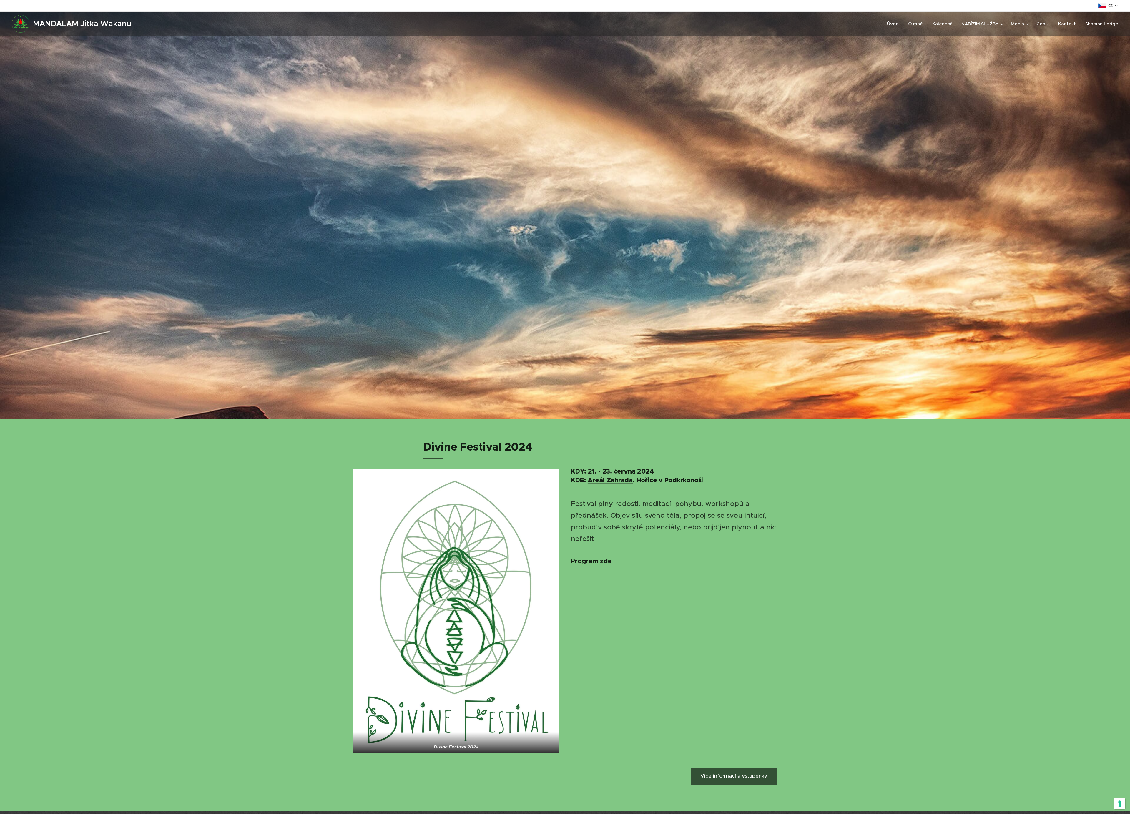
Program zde (591, 561)
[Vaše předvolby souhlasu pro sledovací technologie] (1119, 803)
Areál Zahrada (610, 480)
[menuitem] (894, 23)
